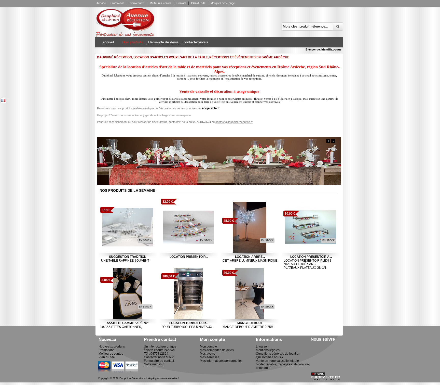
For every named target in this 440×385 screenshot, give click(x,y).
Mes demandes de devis (217, 350)
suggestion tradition (127, 257)
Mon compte (208, 346)
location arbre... (250, 257)
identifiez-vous (331, 49)
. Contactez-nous (194, 42)
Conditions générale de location (278, 353)
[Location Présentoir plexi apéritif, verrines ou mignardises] (188, 227)
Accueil (101, 3)
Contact (181, 3)
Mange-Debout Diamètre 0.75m (249, 327)
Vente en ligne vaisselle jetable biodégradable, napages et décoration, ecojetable (283, 364)
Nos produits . (133, 42)
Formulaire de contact (159, 361)
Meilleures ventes (160, 3)
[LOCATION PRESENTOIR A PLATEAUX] (310, 227)
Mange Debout (250, 323)
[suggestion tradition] (127, 227)
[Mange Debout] (249, 293)
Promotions (118, 3)
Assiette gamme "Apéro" (128, 323)
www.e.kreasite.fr (169, 378)
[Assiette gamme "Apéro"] (127, 293)
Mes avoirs (207, 353)
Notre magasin (154, 364)
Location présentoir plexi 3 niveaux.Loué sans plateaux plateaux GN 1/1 (308, 264)
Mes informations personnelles (221, 361)
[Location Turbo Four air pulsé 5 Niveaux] (188, 293)
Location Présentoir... (189, 257)
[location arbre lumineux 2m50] (249, 227)
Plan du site (198, 3)
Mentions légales (268, 350)
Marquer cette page (223, 3)
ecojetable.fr (210, 108)
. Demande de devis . (163, 42)
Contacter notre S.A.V (159, 357)
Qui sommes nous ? (269, 357)
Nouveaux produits (112, 346)
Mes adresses (209, 357)
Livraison (262, 346)
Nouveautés (137, 3)
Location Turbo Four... (188, 323)
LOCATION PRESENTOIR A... (311, 257)
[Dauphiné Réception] (141, 20)
